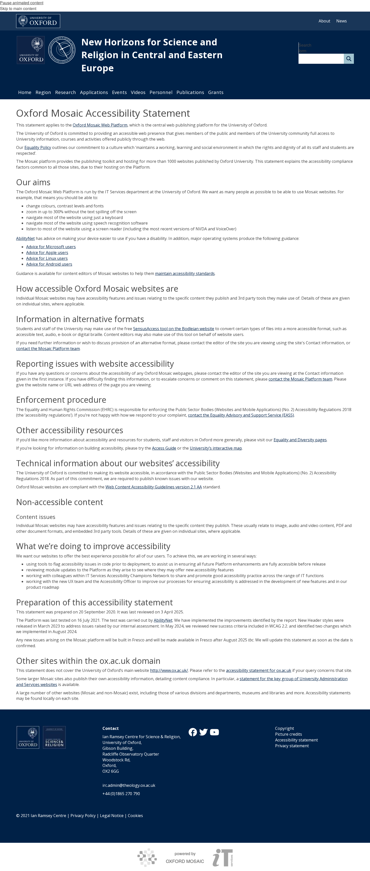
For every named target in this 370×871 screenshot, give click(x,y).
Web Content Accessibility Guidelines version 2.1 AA (153, 487)
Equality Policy (37, 147)
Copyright (284, 728)
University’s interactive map (216, 448)
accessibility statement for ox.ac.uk (258, 670)
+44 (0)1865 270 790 (121, 793)
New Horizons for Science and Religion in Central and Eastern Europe (152, 55)
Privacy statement (292, 746)
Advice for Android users (49, 264)
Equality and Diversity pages (300, 440)
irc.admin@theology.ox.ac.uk (128, 785)
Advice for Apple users (47, 252)
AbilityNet (25, 238)
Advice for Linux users (47, 258)
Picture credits (288, 734)
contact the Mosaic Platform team (48, 348)
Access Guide (164, 448)
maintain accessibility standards (185, 273)
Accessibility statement (296, 740)
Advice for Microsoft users (51, 247)
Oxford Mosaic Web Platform (100, 125)
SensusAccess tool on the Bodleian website (173, 328)
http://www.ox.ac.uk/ (169, 670)
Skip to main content (18, 8)
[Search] (349, 59)
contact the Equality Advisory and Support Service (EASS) (241, 415)
